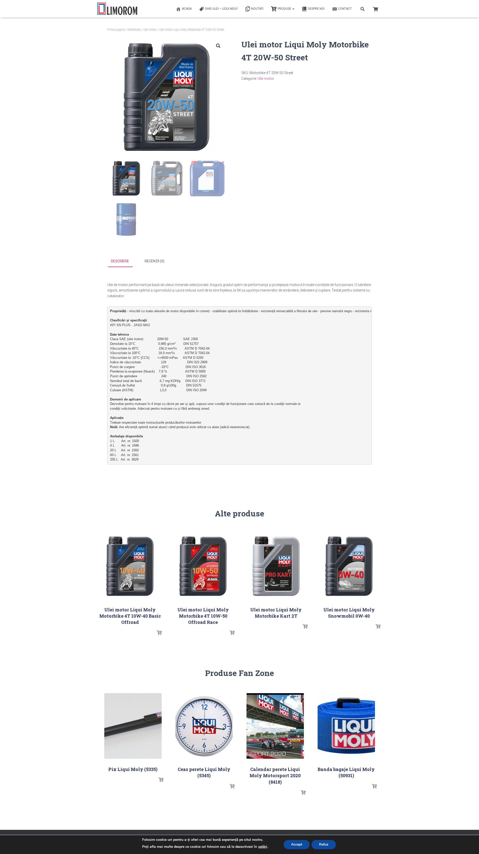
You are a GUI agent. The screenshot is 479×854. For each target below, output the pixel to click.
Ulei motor (149, 29)
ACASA (187, 8)
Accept (296, 844)
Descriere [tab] (120, 261)
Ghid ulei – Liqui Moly (221, 8)
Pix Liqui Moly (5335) (132, 769)
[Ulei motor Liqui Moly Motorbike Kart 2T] (276, 566)
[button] (218, 45)
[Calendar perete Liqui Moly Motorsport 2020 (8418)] (275, 726)
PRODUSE (285, 8)
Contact (345, 8)
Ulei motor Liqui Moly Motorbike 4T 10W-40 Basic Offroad (130, 616)
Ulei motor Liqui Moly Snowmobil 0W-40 (349, 613)
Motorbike (133, 29)
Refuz (323, 844)
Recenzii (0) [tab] (154, 261)
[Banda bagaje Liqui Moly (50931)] (346, 726)
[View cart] (375, 8)
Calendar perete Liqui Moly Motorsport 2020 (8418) (275, 775)
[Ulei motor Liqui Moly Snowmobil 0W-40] (349, 566)
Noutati (257, 8)
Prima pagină (116, 29)
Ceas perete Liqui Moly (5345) (204, 772)
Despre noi (316, 8)
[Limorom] (117, 8)
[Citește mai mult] (159, 632)
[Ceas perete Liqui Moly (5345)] (204, 726)
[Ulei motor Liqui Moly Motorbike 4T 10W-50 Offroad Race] (203, 566)
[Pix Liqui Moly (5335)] (133, 726)
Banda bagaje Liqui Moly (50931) (346, 772)
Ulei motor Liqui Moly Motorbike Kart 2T (276, 613)
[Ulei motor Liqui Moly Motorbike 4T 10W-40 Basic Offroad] (130, 566)
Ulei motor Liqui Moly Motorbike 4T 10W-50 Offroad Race (203, 616)
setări (262, 847)
